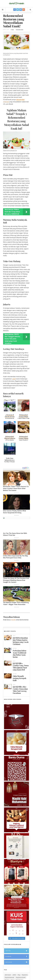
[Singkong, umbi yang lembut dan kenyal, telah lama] (16, 819)
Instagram (8, 962)
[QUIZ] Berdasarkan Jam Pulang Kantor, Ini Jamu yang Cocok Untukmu (20, 641)
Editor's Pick (19, 29)
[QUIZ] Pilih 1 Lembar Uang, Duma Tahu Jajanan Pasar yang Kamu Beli (21, 666)
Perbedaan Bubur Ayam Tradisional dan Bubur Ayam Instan (19, 654)
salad (13, 379)
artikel (14, 975)
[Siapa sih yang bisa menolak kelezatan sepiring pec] (16, 897)
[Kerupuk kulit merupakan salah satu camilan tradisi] (16, 742)
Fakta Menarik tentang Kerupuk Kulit (19, 678)
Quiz (14, 635)
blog (19, 975)
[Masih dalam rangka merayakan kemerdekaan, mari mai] (16, 922)
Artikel (15, 648)
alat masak (8, 975)
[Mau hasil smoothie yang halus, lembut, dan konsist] (16, 871)
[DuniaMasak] (16, 3)
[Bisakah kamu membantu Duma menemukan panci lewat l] (16, 768)
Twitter (7, 950)
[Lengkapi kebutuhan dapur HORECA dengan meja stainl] (16, 716)
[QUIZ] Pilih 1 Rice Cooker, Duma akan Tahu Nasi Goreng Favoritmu (20, 690)
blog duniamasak (9, 977)
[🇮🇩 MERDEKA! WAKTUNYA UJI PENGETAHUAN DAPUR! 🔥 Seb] (16, 845)
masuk (13, 620)
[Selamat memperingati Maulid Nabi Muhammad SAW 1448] (16, 794)
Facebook (8, 956)
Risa (13, 29)
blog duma (25, 975)
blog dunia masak (20, 977)
